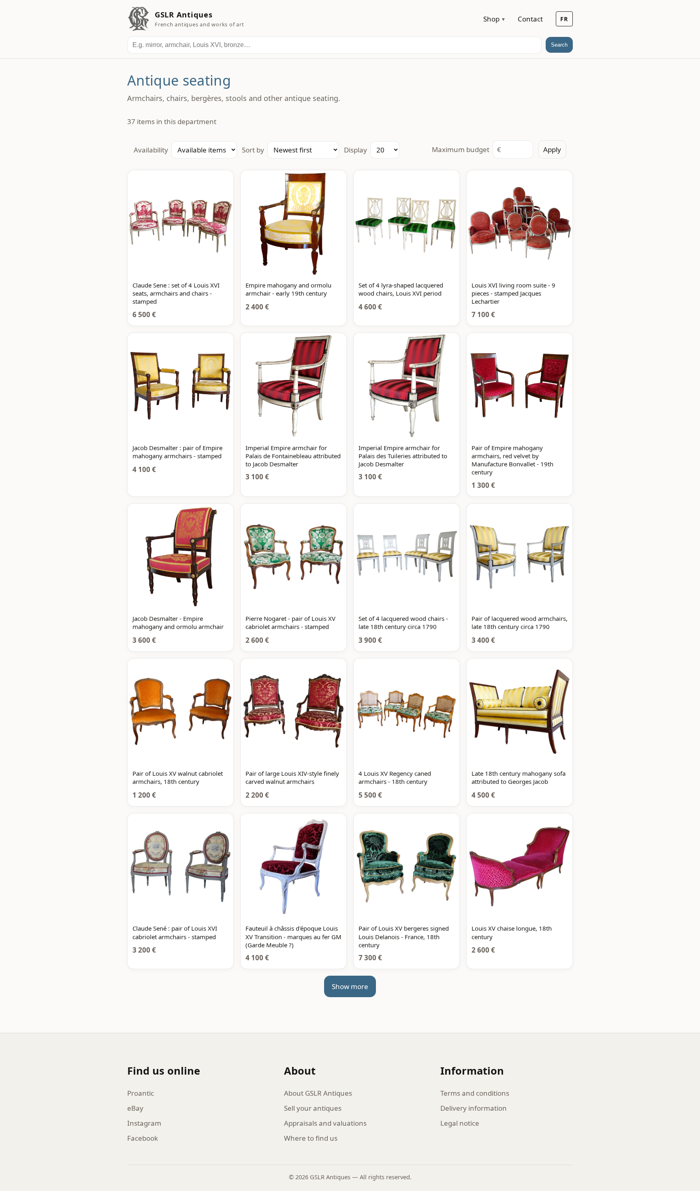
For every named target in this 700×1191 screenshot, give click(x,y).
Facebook (142, 1138)
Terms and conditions (474, 1093)
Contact (530, 19)
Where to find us (310, 1138)
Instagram (144, 1123)
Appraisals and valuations (325, 1123)
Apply (552, 149)
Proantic (140, 1093)
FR (564, 19)
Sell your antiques (312, 1108)
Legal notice (459, 1123)
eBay (135, 1108)
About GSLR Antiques (318, 1093)
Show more (350, 986)
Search (559, 45)
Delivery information (473, 1108)
